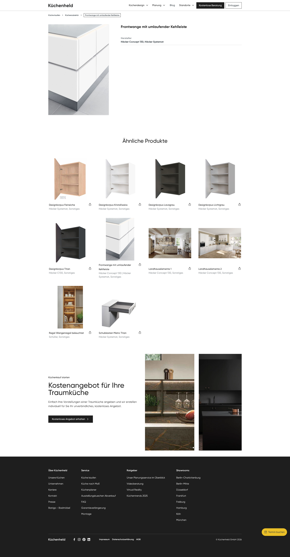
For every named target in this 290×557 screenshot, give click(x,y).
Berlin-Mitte (182, 483)
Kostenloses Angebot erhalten (68, 419)
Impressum (104, 539)
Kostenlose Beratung (210, 5)
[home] (60, 5)
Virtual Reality (134, 489)
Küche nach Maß (90, 483)
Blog (172, 5)
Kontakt (52, 495)
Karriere (52, 489)
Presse (51, 501)
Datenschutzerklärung (123, 539)
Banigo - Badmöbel (59, 507)
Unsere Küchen (56, 477)
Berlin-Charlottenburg (188, 477)
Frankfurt (181, 495)
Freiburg (180, 501)
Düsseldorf (182, 489)
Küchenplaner (88, 489)
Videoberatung (135, 483)
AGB (138, 539)
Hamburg (181, 507)
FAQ (83, 501)
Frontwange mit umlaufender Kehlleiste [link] (102, 15)
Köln (178, 513)
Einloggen (233, 5)
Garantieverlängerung (93, 507)
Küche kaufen (54, 15)
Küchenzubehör (72, 15)
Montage (86, 513)
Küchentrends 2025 (137, 495)
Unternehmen (55, 483)
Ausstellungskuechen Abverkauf (98, 495)
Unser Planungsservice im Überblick (146, 477)
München (181, 519)
